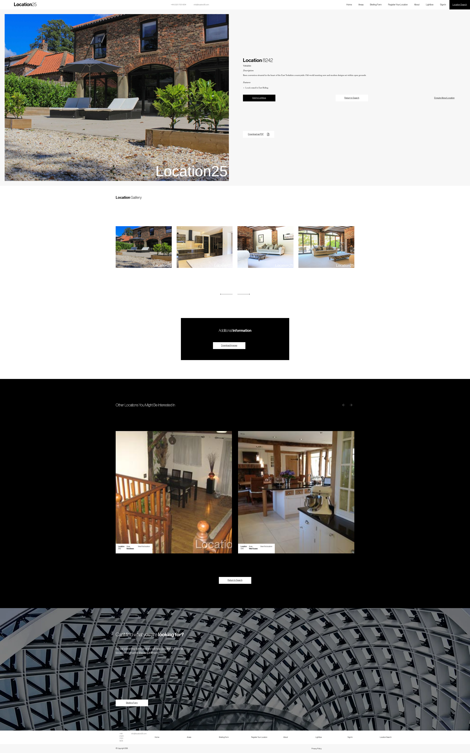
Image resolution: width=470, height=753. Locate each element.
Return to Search (351, 98)
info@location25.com (201, 5)
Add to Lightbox (259, 98)
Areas (361, 5)
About (416, 5)
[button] (226, 294)
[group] (174, 492)
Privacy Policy (316, 749)
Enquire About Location (444, 98)
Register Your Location (398, 5)
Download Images (229, 345)
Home (349, 5)
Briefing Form (376, 5)
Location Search (459, 5)
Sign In (443, 5)
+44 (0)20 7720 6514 (178, 5)
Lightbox (430, 5)
